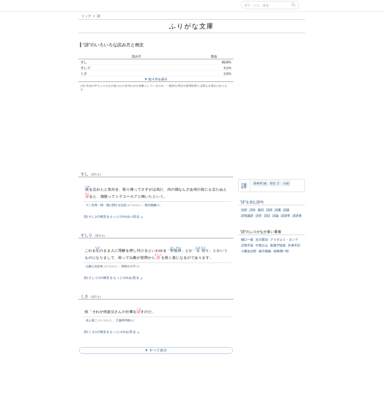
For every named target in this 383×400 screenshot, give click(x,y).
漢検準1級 (260, 183)
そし (90, 174)
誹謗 (244, 210)
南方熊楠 (150, 205)
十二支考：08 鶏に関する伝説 (106, 205)
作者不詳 (294, 245)
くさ (90, 296)
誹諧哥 (285, 215)
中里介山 (262, 245)
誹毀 (252, 210)
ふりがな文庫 (191, 26)
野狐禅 (175, 250)
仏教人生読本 (94, 266)
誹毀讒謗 (247, 215)
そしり (92, 235)
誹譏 (278, 210)
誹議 (286, 210)
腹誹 (261, 210)
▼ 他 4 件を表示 (155, 79)
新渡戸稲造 (278, 245)
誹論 (275, 215)
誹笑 (259, 215)
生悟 (201, 250)
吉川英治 (262, 239)
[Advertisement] (155, 131)
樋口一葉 (247, 239)
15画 (286, 183)
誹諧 (269, 210)
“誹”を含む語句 (252, 202)
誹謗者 (297, 215)
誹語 (267, 215)
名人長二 (91, 320)
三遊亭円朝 (123, 320)
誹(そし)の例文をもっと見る (112, 216)
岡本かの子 (128, 266)
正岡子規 (247, 245)
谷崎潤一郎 (281, 251)
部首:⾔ (275, 183)
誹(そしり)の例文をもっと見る (111, 277)
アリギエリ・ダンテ (284, 239)
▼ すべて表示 (156, 350)
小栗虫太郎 (248, 251)
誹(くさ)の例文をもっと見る (110, 332)
